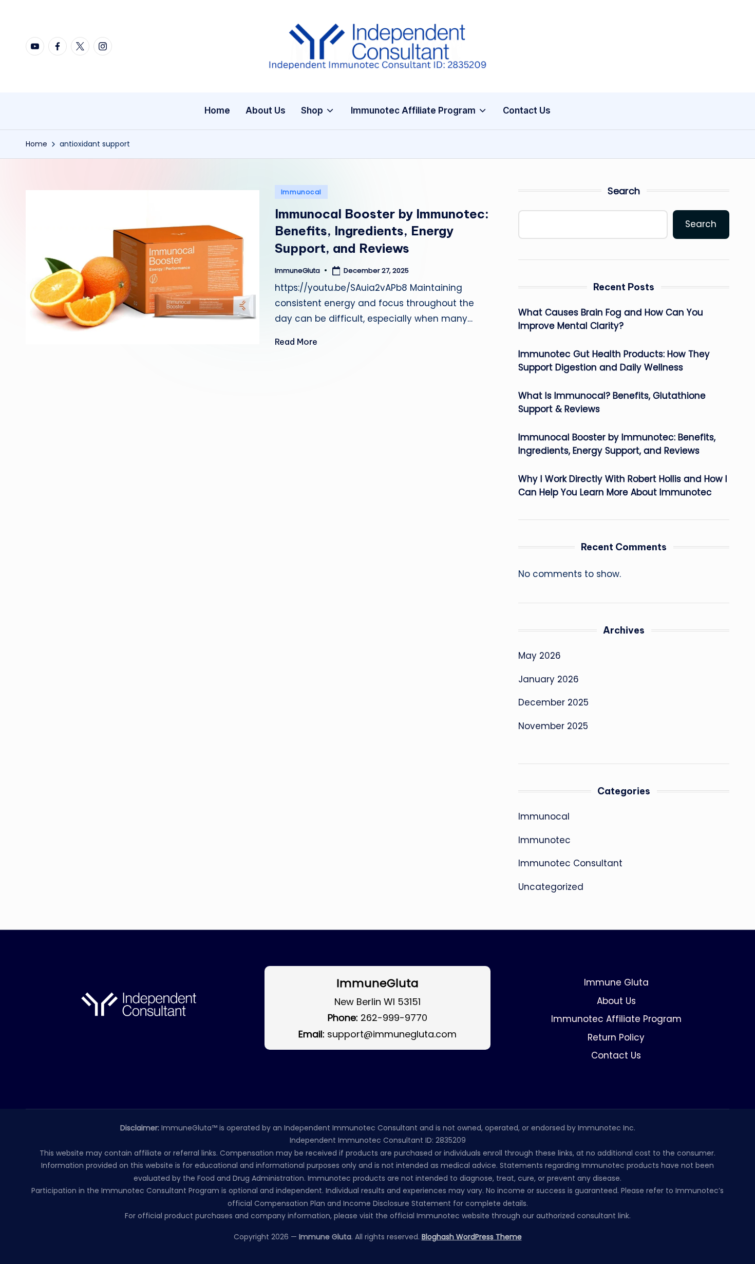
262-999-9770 (394, 1017)
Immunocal (301, 192)
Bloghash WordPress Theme (472, 1237)
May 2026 (539, 655)
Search (624, 190)
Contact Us (616, 1055)
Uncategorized (550, 887)
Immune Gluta (616, 982)
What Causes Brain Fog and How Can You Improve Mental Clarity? (610, 319)
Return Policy (616, 1037)
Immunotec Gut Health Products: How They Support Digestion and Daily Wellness (614, 361)
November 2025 (553, 726)
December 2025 (553, 702)
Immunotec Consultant (570, 863)
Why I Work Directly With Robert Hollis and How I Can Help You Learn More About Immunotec (622, 485)
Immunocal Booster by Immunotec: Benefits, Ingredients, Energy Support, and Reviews (382, 231)
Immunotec (544, 840)
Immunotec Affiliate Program (616, 1019)
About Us (616, 1001)
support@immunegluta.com (392, 1034)
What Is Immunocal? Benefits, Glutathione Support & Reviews (612, 402)
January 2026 (548, 679)
